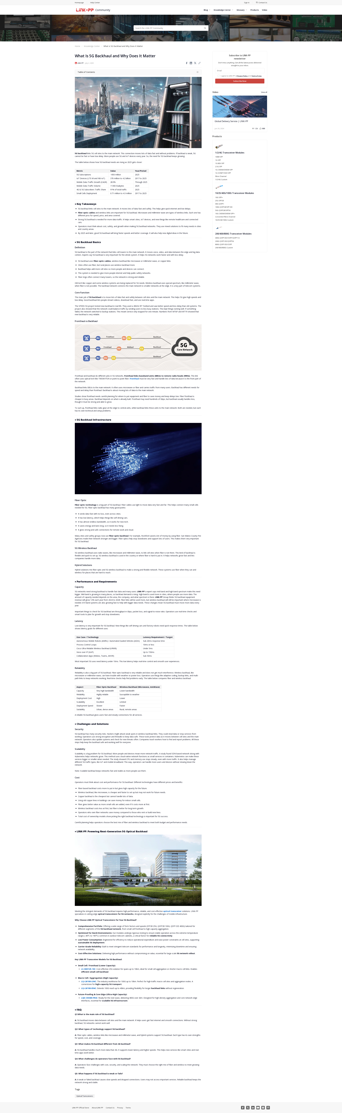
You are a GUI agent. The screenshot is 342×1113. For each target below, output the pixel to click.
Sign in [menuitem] (246, 2)
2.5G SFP (218, 166)
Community (102, 10)
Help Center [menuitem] (95, 2)
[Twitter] (248, 1107)
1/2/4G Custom (221, 179)
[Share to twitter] (195, 63)
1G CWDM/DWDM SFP (224, 170)
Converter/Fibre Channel (225, 217)
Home (77, 46)
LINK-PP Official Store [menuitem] (80, 1107)
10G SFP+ (219, 197)
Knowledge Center (92, 46)
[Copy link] (199, 63)
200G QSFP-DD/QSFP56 (224, 241)
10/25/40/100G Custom (224, 220)
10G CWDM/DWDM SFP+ (225, 213)
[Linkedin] (253, 1107)
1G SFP (218, 160)
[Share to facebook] (186, 63)
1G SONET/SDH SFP (223, 173)
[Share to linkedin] (191, 63)
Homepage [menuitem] (79, 2)
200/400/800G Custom (224, 247)
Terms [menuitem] (128, 1107)
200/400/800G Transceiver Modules (233, 233)
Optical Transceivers (84, 1096)
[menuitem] (261, 2)
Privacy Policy (242, 76)
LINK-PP (80, 63)
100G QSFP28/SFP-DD (223, 207)
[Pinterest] (268, 1107)
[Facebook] (242, 1107)
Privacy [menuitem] (120, 1107)
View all (264, 92)
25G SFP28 (219, 200)
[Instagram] (263, 1107)
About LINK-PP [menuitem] (97, 1107)
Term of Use (257, 76)
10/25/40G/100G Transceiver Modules (234, 193)
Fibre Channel (220, 176)
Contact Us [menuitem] (110, 1107)
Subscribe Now (239, 81)
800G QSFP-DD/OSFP (223, 244)
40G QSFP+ (219, 204)
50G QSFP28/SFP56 (222, 210)
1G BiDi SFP (219, 163)
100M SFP (219, 157)
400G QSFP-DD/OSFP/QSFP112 (227, 238)
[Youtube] (258, 1107)
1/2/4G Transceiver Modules (229, 152)
